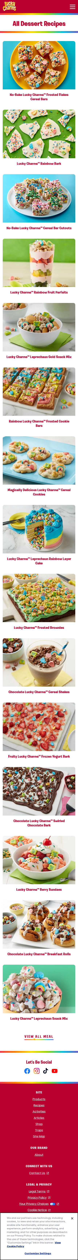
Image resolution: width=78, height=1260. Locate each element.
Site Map (39, 1136)
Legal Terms (39, 1191)
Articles (39, 1118)
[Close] (72, 1218)
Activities (39, 1111)
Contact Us (39, 1173)
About (39, 1155)
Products (39, 1099)
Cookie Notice (39, 1210)
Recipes (39, 1105)
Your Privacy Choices (39, 1204)
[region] (39, 1236)
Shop (39, 1124)
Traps (39, 1130)
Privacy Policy (39, 1198)
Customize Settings (37, 1253)
